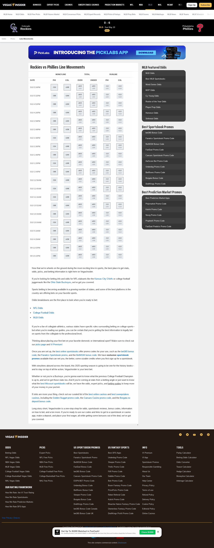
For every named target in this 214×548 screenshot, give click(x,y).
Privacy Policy (148, 485)
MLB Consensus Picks (72, 14)
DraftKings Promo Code (156, 184)
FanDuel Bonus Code (83, 467)
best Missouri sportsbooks (53, 383)
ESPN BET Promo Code (84, 481)
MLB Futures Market (51, 14)
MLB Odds (20, 14)
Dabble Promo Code (116, 476)
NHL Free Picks (46, 481)
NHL (160, 5)
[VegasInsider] (17, 437)
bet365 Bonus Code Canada (85, 509)
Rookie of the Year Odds (156, 101)
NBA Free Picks (46, 462)
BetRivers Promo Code (155, 172)
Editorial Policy (148, 509)
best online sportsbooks (67, 351)
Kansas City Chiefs (103, 278)
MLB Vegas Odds (12, 467)
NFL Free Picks (46, 457)
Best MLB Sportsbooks (155, 79)
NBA (141, 5)
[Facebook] (181, 434)
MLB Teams (184, 14)
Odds (4, 39)
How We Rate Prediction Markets (19, 502)
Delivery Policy (148, 499)
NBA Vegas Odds (12, 462)
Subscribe (205, 5)
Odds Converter (183, 462)
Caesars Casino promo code (97, 398)
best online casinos (98, 394)
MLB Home (7, 14)
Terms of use (147, 490)
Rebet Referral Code (116, 495)
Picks (12, 39)
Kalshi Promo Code (154, 209)
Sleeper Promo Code (82, 495)
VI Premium (147, 453)
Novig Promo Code (153, 215)
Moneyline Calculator (185, 476)
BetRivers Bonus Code (83, 490)
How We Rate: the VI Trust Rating (19, 493)
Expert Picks (53, 5)
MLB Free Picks (46, 467)
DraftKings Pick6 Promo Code (120, 513)
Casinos (68, 5)
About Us (146, 471)
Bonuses (37, 5)
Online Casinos (148, 513)
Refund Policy (148, 495)
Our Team (146, 476)
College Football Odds (43, 312)
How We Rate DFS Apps (15, 506)
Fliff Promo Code (115, 471)
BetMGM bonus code (86, 355)
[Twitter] (188, 434)
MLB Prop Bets (130, 14)
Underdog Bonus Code (83, 485)
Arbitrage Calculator (184, 481)
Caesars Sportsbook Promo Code (160, 155)
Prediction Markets (114, 5)
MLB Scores (144, 14)
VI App (145, 457)
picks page (41, 344)
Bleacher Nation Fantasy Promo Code (124, 504)
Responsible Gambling (151, 467)
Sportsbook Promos (150, 462)
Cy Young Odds (152, 96)
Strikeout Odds (152, 118)
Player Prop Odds (153, 107)
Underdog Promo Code (155, 167)
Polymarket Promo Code (156, 204)
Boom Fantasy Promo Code (119, 485)
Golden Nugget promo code (66, 398)
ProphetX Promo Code (155, 221)
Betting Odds (10, 453)
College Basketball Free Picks (52, 476)
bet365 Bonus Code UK (83, 513)
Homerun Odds (152, 113)
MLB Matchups (158, 14)
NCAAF (170, 5)
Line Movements (26, 39)
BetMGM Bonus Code (155, 144)
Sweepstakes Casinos (88, 5)
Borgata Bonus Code (154, 178)
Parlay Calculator (183, 453)
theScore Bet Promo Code (157, 161)
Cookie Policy (148, 504)
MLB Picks (34, 14)
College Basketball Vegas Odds (18, 476)
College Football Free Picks (51, 471)
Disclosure (122, 543)
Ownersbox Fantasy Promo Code (122, 509)
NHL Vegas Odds (12, 481)
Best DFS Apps (114, 453)
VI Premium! (56, 344)
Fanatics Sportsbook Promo (85, 457)
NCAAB (181, 5)
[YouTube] (195, 434)
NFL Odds (38, 308)
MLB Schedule (198, 14)
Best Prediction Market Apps (158, 198)
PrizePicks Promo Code (118, 490)
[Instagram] (209, 434)
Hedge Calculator (183, 471)
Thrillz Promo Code (116, 467)
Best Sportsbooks (81, 453)
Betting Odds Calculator (186, 457)
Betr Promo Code (115, 481)
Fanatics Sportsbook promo (54, 355)
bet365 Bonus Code (154, 133)
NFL (131, 5)
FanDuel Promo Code (155, 150)
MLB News (171, 14)
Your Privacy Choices (11, 518)
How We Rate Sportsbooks (16, 497)
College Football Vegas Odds (17, 471)
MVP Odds (150, 90)
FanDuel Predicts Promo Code (158, 226)
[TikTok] (202, 434)
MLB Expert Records (92, 14)
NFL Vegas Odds (12, 457)
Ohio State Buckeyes (61, 282)
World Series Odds (153, 84)
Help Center (147, 481)
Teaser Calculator (183, 467)
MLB (150, 5)
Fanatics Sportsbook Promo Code (160, 138)
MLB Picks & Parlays (112, 14)
